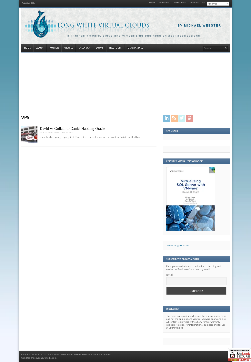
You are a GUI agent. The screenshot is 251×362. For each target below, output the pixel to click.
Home (27, 47)
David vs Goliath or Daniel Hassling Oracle (72, 129)
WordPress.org (197, 3)
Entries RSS (164, 3)
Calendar (84, 47)
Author (54, 47)
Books (99, 47)
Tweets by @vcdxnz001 (178, 245)
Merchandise (135, 47)
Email (170, 274)
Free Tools (115, 47)
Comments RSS (179, 3)
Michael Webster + (83, 354)
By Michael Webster (199, 25)
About (40, 47)
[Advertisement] (125, 83)
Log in (152, 3)
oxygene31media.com (45, 357)
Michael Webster (48, 132)
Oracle (68, 47)
